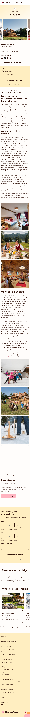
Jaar (15, 529)
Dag (2, 529)
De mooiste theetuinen (7, 659)
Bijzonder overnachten (7, 669)
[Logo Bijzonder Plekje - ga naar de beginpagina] (6, 2)
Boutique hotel (5, 644)
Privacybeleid (4, 695)
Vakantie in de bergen (22, 580)
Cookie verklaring (5, 697)
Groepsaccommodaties (7, 662)
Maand (10, 529)
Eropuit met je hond (6, 638)
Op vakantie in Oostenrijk (15, 576)
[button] (28, 29)
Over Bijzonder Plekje (7, 684)
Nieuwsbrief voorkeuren (7, 689)
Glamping (3, 652)
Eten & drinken (5, 674)
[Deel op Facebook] (2, 58)
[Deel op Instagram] (7, 58)
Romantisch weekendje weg (8, 641)
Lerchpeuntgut (5, 356)
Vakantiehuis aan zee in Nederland (10, 657)
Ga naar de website (14, 84)
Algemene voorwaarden (7, 692)
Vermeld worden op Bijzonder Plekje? (11, 681)
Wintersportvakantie (7, 580)
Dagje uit (3, 672)
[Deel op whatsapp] (10, 58)
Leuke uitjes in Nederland (8, 654)
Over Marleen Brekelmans (8, 687)
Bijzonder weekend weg (7, 649)
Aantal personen (7, 543)
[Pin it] (5, 58)
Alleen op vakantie (6, 646)
